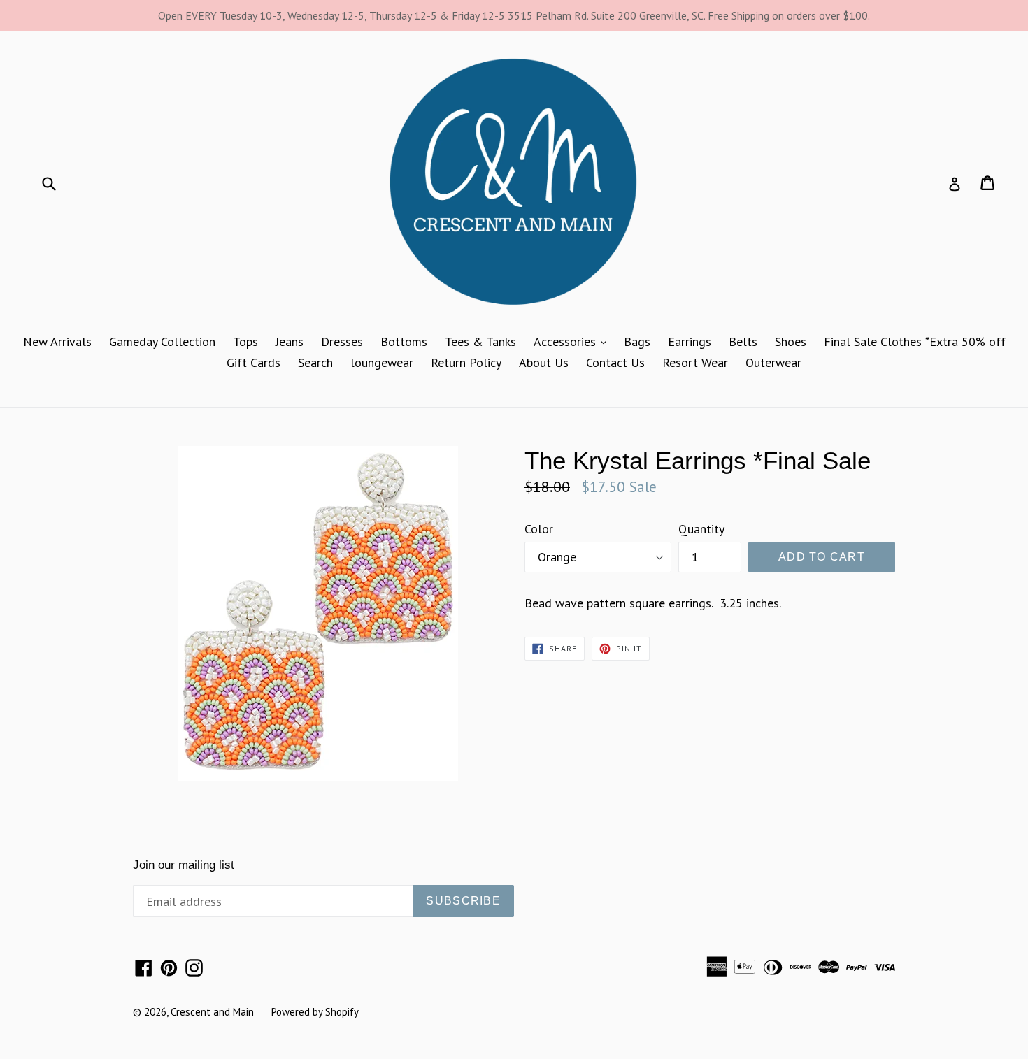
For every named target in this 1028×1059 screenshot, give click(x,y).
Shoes (790, 341)
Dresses (342, 341)
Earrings (689, 341)
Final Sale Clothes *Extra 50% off (915, 341)
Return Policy (466, 362)
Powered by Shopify (315, 1011)
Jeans (290, 341)
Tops (245, 341)
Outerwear (773, 362)
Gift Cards (253, 362)
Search (315, 362)
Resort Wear (695, 362)
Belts (743, 341)
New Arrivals (57, 341)
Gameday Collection (162, 341)
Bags (637, 341)
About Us (544, 362)
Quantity (701, 529)
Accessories (573, 341)
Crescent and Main (212, 1011)
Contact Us (615, 362)
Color (538, 529)
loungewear (381, 362)
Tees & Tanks (480, 341)
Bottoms (403, 341)
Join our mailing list (183, 865)
